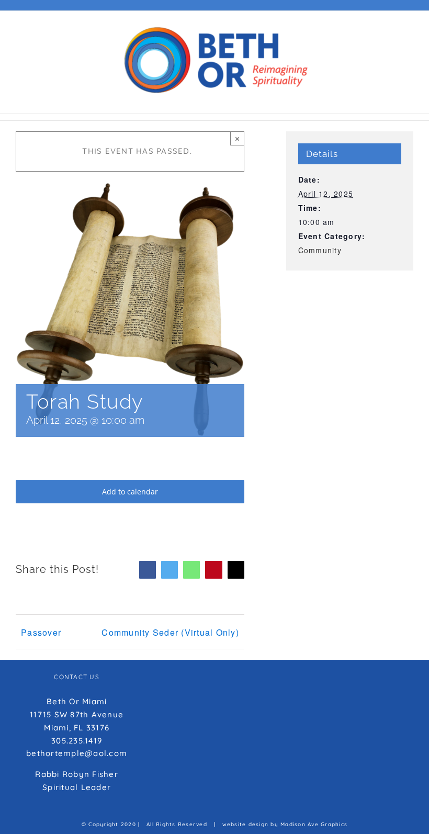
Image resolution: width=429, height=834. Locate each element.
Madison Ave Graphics (313, 824)
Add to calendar (130, 492)
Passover (41, 632)
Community (320, 250)
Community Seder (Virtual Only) (170, 632)
